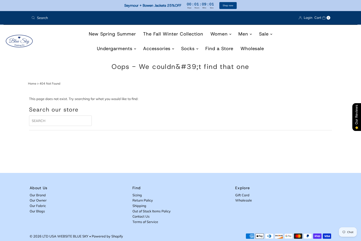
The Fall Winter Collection (173, 34)
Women (219, 34)
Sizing (137, 195)
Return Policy (142, 200)
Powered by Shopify (107, 236)
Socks (188, 49)
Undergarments (115, 49)
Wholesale (252, 49)
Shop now (228, 5)
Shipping (139, 206)
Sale (264, 34)
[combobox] (104, 18)
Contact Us (141, 216)
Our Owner (38, 200)
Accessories (157, 49)
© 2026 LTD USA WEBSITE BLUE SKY (59, 236)
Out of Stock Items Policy (151, 211)
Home (32, 83)
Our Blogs (37, 211)
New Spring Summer (112, 34)
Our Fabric (38, 206)
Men (244, 34)
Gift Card (242, 195)
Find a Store (219, 49)
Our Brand (38, 195)
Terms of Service (145, 222)
